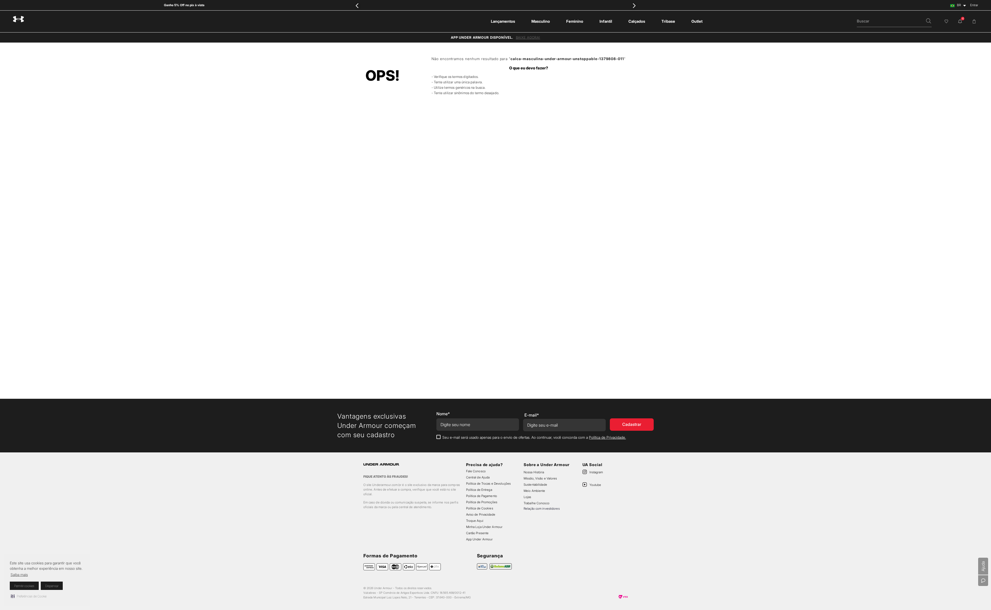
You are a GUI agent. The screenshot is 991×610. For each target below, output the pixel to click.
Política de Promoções (481, 502)
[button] (28, 596)
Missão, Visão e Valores (540, 478)
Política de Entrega (479, 490)
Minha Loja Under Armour (484, 527)
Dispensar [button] (51, 586)
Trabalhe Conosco (536, 503)
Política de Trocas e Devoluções (488, 483)
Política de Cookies (479, 508)
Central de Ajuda (478, 477)
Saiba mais (19, 574)
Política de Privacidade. (607, 437)
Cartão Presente (477, 533)
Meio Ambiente (534, 491)
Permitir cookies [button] (24, 586)
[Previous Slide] (357, 6)
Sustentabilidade (535, 484)
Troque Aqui (474, 521)
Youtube (595, 485)
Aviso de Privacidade (480, 514)
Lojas (527, 497)
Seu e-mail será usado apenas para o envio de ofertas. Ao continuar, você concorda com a (534, 437)
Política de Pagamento (481, 496)
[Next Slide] (634, 6)
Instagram (596, 472)
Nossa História (534, 472)
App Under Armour (479, 539)
